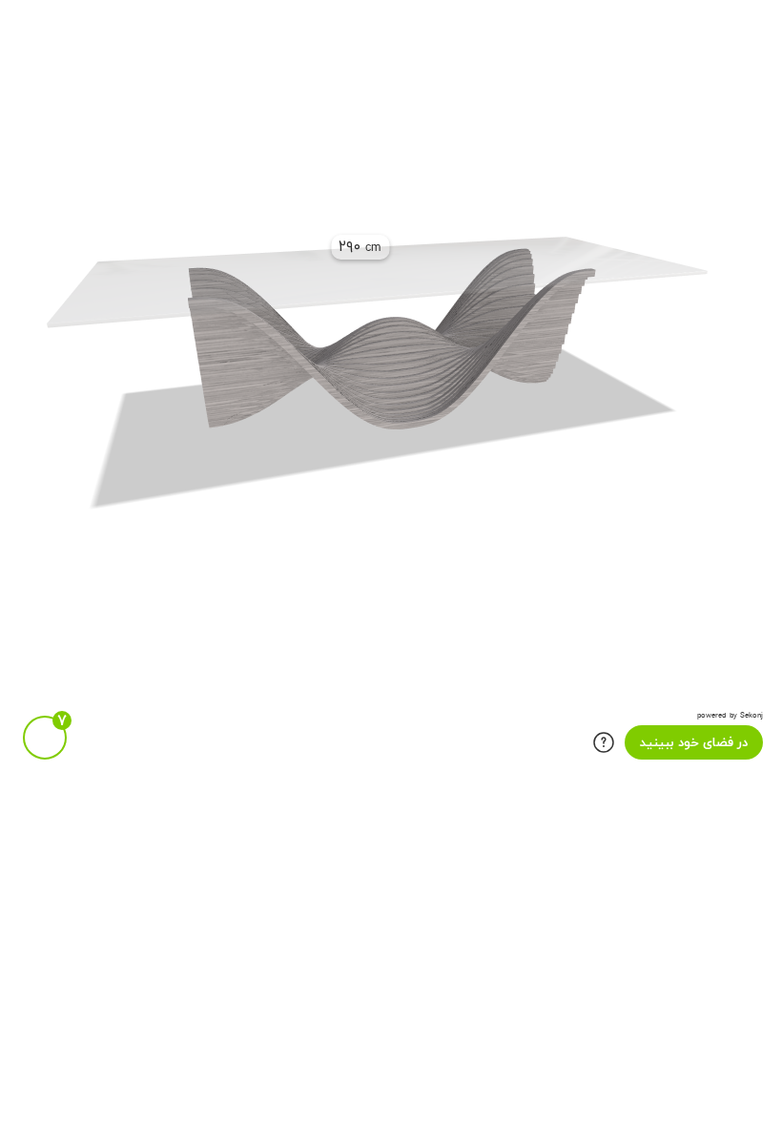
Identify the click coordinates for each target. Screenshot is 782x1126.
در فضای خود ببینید (694, 743)
